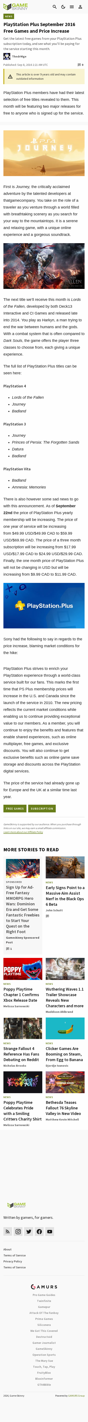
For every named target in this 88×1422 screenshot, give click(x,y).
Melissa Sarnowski (16, 1006)
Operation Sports (44, 1355)
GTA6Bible (44, 1385)
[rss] (7, 1231)
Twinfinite (44, 1301)
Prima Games (44, 1319)
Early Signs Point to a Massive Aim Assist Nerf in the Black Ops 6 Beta (65, 896)
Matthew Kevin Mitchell (62, 1119)
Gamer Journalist (44, 1343)
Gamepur (44, 1307)
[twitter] (28, 1231)
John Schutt (54, 910)
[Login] (80, 7)
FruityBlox (44, 1373)
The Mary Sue (44, 1361)
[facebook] (39, 1231)
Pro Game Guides (44, 1295)
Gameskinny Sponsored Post (22, 940)
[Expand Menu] (71, 7)
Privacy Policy (12, 1261)
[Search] (54, 7)
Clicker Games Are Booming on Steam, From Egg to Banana (64, 1054)
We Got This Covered (44, 1331)
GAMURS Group (76, 1395)
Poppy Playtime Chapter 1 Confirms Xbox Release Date (21, 994)
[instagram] (18, 1231)
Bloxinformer (44, 1379)
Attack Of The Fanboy (44, 1313)
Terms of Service (14, 1255)
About (7, 1249)
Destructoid (44, 1337)
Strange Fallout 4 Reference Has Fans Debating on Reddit (21, 1054)
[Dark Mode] (63, 7)
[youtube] (49, 1231)
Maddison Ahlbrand (59, 1012)
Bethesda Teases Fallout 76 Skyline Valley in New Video (63, 1108)
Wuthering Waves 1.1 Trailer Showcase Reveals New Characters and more (65, 997)
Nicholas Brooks (14, 1066)
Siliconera (44, 1325)
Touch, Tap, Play (44, 1367)
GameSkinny (44, 1349)
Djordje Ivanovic (57, 1066)
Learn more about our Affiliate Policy (23, 832)
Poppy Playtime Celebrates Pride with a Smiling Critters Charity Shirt (22, 1111)
